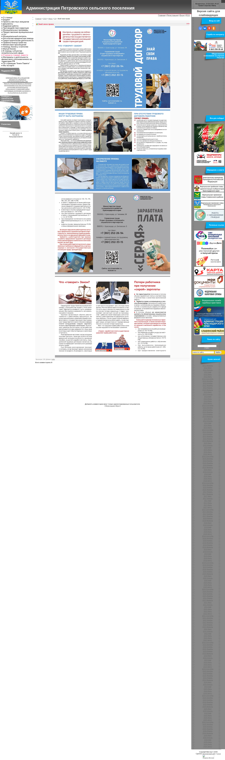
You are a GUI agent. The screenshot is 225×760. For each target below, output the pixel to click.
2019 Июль (208, 558)
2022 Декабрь (208, 649)
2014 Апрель (208, 421)
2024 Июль (208, 691)
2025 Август (207, 720)
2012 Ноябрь (208, 383)
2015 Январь (208, 439)
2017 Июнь (208, 503)
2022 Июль (208, 638)
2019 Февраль (207, 547)
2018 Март (208, 523)
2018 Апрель (208, 525)
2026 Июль (208, 744)
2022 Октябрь (208, 645)
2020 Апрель (208, 578)
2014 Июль (208, 428)
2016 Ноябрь (208, 487)
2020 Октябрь (208, 591)
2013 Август (207, 403)
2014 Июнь (208, 425)
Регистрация (172, 15)
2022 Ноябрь (208, 647)
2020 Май (207, 580)
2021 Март (208, 603)
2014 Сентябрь (207, 430)
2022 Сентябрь (207, 642)
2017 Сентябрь (207, 510)
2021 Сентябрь (207, 616)
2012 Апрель (208, 370)
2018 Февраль (207, 521)
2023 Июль (208, 665)
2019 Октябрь (208, 565)
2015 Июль (208, 452)
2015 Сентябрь (207, 456)
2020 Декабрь (208, 596)
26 (55, 19)
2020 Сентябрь (207, 589)
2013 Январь (208, 388)
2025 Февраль (207, 707)
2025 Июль (208, 718)
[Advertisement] (112, 383)
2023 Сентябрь (207, 669)
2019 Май (207, 554)
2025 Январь (208, 704)
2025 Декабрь (208, 729)
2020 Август (207, 587)
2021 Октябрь (208, 618)
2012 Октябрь (208, 381)
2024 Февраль (207, 680)
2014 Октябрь (208, 432)
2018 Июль (208, 532)
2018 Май (207, 527)
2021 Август (207, 614)
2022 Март (208, 629)
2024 (45, 19)
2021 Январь (208, 598)
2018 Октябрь (208, 538)
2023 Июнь (208, 662)
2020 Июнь (208, 583)
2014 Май (207, 423)
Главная (161, 15)
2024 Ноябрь (208, 700)
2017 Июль (208, 505)
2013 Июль (208, 401)
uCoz (219, 754)
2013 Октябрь (208, 408)
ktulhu (53, 359)
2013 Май (207, 397)
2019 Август (207, 560)
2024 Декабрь (208, 702)
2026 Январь (208, 731)
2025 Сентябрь (207, 722)
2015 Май (207, 448)
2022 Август (207, 640)
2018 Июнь (208, 529)
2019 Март (208, 549)
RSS (188, 15)
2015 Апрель (208, 445)
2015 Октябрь (208, 459)
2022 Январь (208, 625)
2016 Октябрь (208, 485)
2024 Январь (208, 678)
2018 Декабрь (208, 543)
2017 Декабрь (208, 516)
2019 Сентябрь (207, 563)
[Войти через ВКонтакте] (205, 28)
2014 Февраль (207, 417)
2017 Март (208, 496)
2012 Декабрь (208, 386)
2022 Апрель (208, 631)
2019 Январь (208, 545)
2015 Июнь (208, 450)
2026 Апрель (208, 738)
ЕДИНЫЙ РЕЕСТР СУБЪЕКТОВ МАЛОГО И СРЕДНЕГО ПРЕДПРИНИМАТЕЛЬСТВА (17, 79)
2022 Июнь (208, 636)
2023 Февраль (207, 653)
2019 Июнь (208, 556)
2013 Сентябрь (207, 405)
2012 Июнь (208, 374)
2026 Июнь (208, 742)
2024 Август (207, 693)
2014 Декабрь (208, 436)
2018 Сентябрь (207, 536)
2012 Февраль (207, 366)
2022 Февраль (207, 627)
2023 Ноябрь (208, 673)
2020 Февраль (207, 574)
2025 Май (207, 713)
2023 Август (207, 667)
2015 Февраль (207, 441)
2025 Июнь (208, 715)
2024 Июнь (208, 689)
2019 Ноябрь (208, 567)
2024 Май (207, 687)
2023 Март (208, 656)
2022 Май (207, 634)
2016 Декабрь (208, 490)
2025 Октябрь (208, 724)
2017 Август (207, 507)
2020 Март (208, 576)
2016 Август (207, 481)
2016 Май (207, 474)
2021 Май (207, 607)
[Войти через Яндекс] (209, 28)
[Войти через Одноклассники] (214, 28)
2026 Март (208, 735)
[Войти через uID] (200, 28)
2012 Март (208, 368)
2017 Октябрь (208, 512)
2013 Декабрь (208, 412)
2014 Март (208, 419)
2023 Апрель (208, 658)
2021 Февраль (207, 600)
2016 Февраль (207, 467)
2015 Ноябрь (208, 461)
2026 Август (207, 746)
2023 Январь (208, 651)
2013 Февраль (207, 390)
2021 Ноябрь (208, 620)
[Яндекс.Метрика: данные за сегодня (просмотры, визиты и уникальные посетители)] (208, 757)
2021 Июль (208, 611)
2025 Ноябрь (208, 727)
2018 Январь (208, 518)
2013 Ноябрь (208, 410)
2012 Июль (208, 377)
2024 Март (208, 682)
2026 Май (207, 740)
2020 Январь (208, 572)
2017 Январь (208, 492)
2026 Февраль (207, 733)
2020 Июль (208, 585)
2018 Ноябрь (208, 541)
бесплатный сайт (209, 754)
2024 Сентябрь (207, 696)
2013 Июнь (208, 399)
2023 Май (207, 660)
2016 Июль (208, 479)
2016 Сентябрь (207, 483)
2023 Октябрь (208, 671)
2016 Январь (208, 465)
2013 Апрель (208, 394)
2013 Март (208, 392)
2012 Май (207, 372)
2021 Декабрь (208, 622)
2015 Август (207, 454)
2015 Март (208, 443)
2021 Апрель (208, 605)
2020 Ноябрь (208, 594)
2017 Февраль (207, 494)
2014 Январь (208, 414)
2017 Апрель (208, 498)
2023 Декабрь (208, 676)
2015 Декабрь (208, 463)
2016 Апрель (208, 472)
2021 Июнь (208, 609)
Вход (182, 15)
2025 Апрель (208, 711)
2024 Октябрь (208, 698)
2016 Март (208, 470)
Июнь (50, 19)
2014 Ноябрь (208, 434)
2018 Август (207, 534)
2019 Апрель (208, 552)
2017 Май (207, 501)
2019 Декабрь (208, 569)
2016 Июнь (208, 476)
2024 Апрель (208, 684)
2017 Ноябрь (208, 514)
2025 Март (208, 709)
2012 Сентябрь (207, 379)
